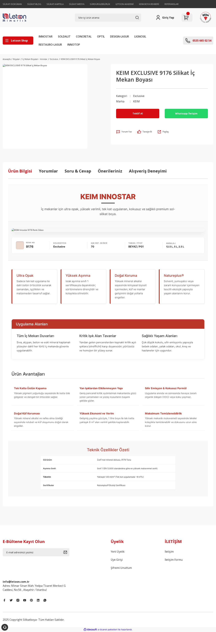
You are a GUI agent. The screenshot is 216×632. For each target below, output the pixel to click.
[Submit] (66, 552)
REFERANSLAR (172, 4)
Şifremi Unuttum (121, 568)
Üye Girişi (117, 560)
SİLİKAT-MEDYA (76, 4)
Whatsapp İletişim (186, 113)
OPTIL (101, 36)
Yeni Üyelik (118, 551)
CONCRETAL (84, 36)
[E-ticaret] (107, 629)
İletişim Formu (174, 560)
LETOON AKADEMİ (125, 4)
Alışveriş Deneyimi (148, 171)
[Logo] (22, 18)
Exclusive (138, 96)
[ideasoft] (90, 629)
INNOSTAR (45, 36)
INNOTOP (73, 44)
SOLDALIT (64, 36)
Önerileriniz (110, 171)
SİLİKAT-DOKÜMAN (12, 4)
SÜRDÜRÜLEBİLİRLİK (100, 4)
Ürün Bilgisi (20, 171)
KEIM (136, 101)
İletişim (169, 551)
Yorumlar (48, 171)
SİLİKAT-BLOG (34, 4)
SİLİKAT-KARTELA (55, 4)
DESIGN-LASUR (119, 36)
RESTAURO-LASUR (50, 44)
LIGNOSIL (140, 36)
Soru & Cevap (78, 171)
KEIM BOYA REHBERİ (149, 4)
